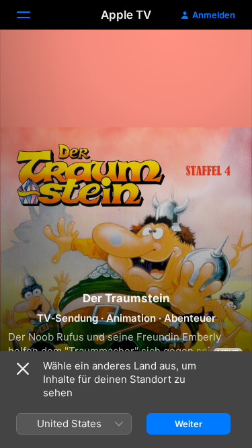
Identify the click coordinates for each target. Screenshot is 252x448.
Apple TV (126, 14)
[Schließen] (23, 369)
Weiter (188, 423)
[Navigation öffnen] (31, 15)
